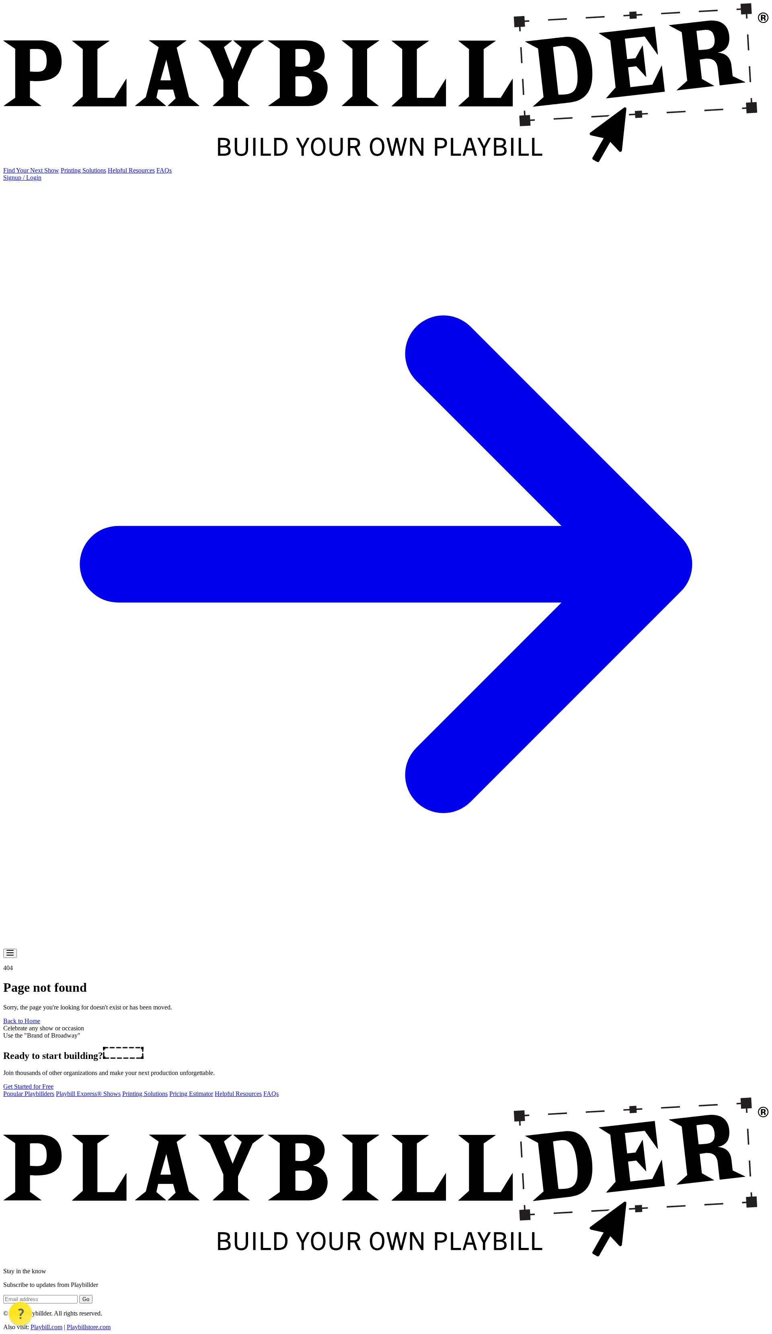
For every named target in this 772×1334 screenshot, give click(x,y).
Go (85, 1299)
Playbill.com (46, 1327)
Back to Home (21, 1020)
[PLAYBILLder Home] (386, 163)
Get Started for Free (28, 1086)
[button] (20, 1313)
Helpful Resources (131, 170)
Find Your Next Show (31, 170)
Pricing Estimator (191, 1093)
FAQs (164, 170)
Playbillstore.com (89, 1327)
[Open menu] (10, 953)
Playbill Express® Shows (88, 1093)
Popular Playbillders (28, 1093)
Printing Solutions (83, 170)
